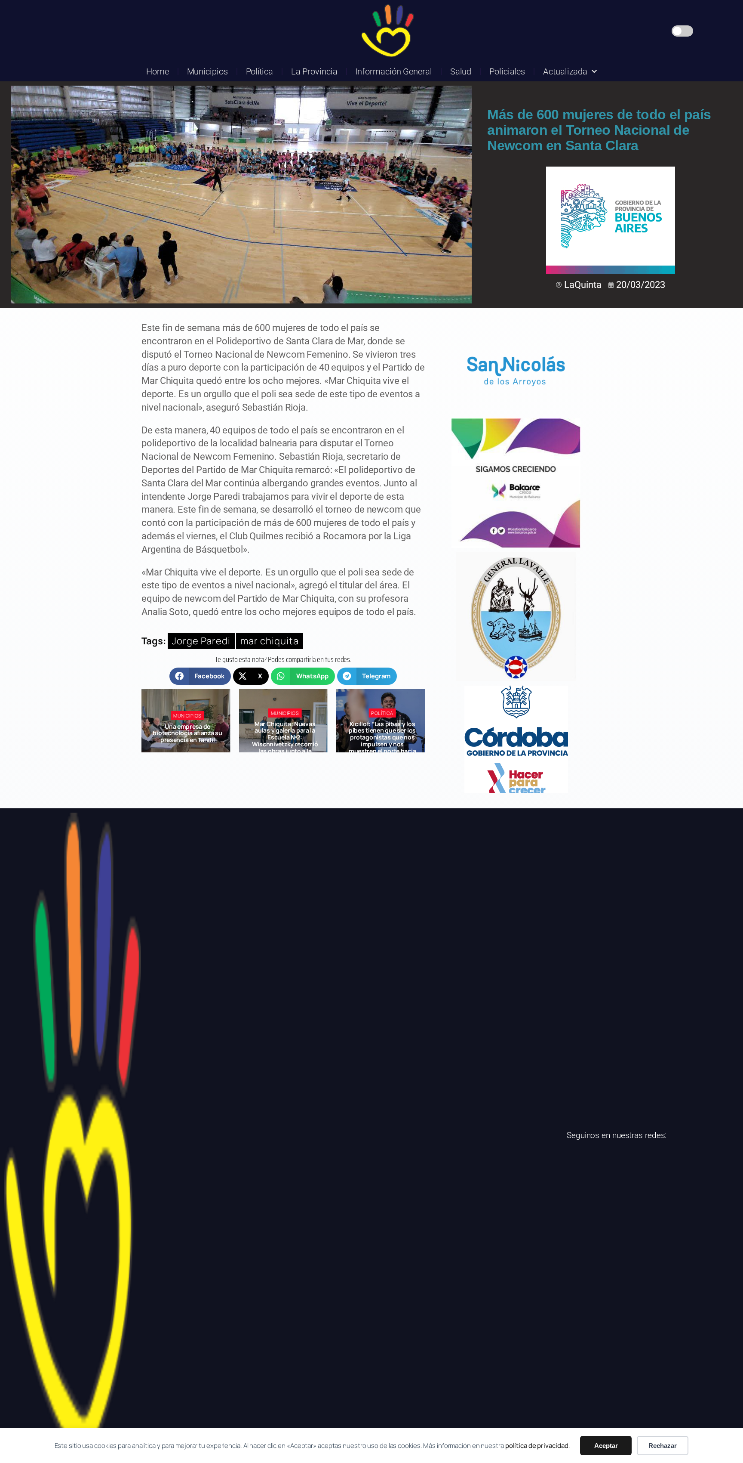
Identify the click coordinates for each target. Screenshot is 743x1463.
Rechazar (662, 1445)
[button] (200, 676)
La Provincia (314, 71)
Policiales (507, 71)
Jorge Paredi (201, 640)
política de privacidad (536, 1445)
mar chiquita (269, 640)
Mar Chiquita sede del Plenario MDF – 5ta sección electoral (382, 733)
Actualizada (565, 71)
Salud (461, 71)
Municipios (207, 71)
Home (157, 71)
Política (259, 71)
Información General (394, 71)
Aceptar (606, 1445)
